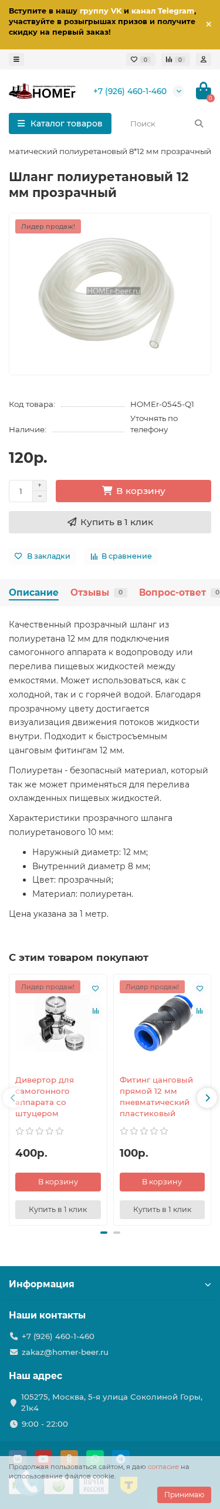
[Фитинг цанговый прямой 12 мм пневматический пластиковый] (162, 1023)
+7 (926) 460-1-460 (130, 91)
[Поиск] (199, 123)
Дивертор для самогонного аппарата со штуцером (44, 1096)
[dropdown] (16, 59)
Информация (42, 1284)
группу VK (100, 10)
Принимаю (184, 1494)
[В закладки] (95, 988)
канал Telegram (162, 10)
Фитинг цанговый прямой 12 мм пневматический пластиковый (156, 1096)
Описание (34, 592)
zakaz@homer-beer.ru (65, 1352)
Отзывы (96, 592)
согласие (163, 1467)
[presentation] (13, 1098)
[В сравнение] (95, 1011)
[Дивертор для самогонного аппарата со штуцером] (58, 1023)
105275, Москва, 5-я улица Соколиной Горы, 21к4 (111, 1402)
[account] (203, 59)
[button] (103, 1232)
